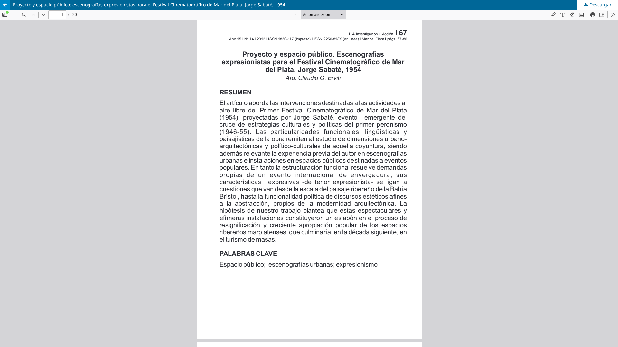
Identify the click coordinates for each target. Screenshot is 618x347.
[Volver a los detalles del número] (5, 5)
